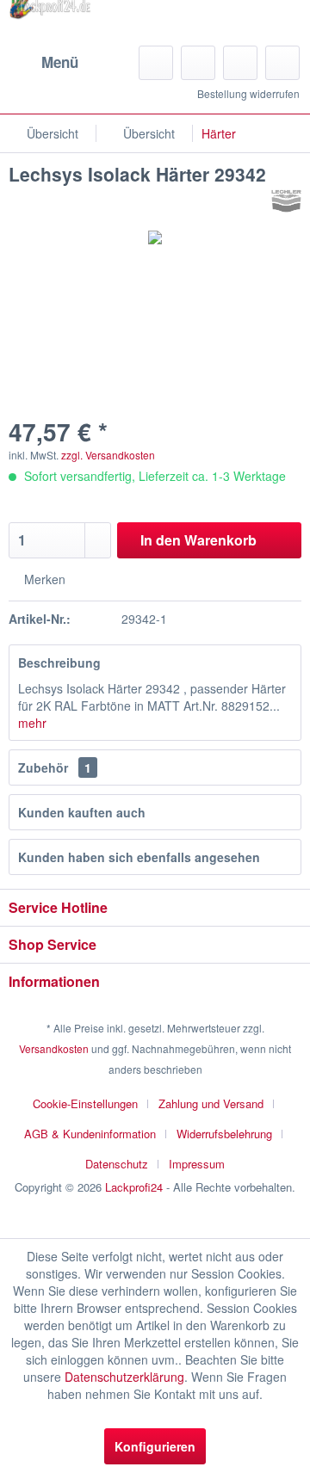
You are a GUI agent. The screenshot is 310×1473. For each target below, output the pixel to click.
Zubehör (54, 767)
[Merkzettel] (198, 63)
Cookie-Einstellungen (85, 1103)
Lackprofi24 (134, 1187)
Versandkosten (54, 1048)
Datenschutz (116, 1164)
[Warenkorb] (282, 63)
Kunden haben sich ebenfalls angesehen (139, 857)
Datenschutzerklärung (124, 1376)
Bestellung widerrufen (248, 93)
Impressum (197, 1164)
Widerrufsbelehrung (224, 1133)
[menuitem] (43, 63)
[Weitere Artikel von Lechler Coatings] (286, 201)
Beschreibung (59, 662)
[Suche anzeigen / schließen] (156, 63)
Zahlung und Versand (211, 1103)
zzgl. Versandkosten (108, 454)
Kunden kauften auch (82, 812)
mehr (32, 722)
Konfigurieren (155, 1446)
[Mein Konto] (240, 63)
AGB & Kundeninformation (90, 1133)
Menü (59, 62)
